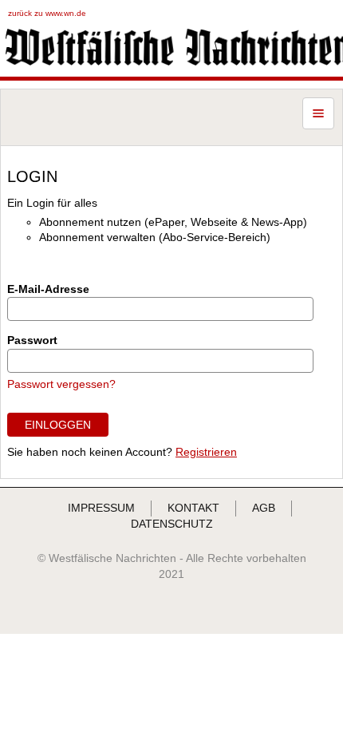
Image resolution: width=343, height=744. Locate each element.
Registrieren (206, 451)
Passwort (32, 340)
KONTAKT (193, 507)
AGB (263, 507)
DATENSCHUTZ (172, 523)
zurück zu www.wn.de (47, 13)
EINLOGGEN (58, 424)
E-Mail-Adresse (48, 289)
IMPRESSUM (101, 507)
